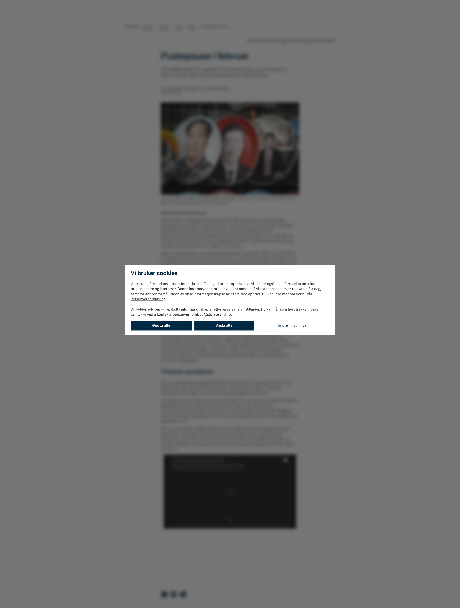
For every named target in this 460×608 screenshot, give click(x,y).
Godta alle (161, 325)
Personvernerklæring (148, 299)
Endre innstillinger (293, 325)
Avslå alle (224, 325)
